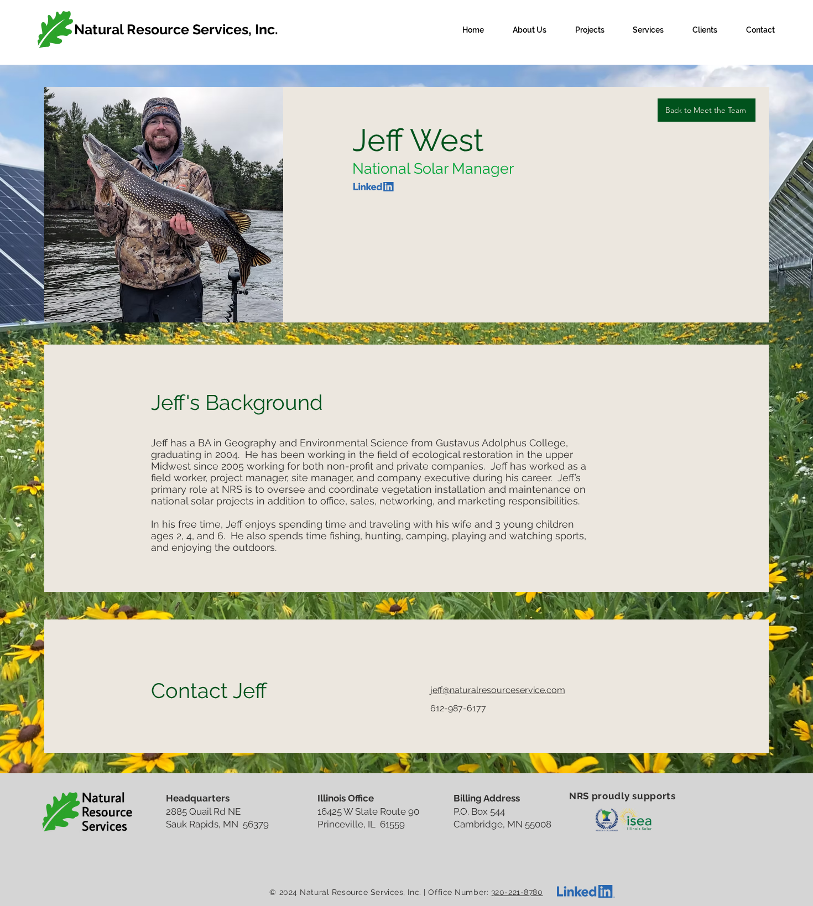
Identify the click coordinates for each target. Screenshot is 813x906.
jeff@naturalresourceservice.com (497, 690)
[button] (530, 30)
